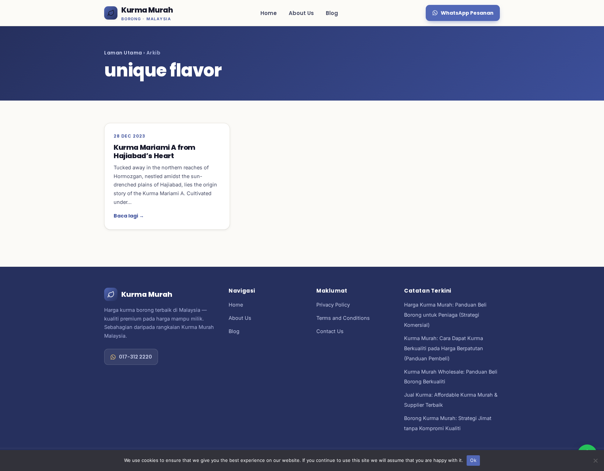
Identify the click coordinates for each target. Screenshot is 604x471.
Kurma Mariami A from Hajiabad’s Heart (154, 151)
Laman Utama (123, 53)
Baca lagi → (129, 215)
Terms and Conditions (343, 318)
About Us (301, 13)
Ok (473, 460)
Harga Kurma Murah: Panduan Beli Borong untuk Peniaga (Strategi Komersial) (445, 315)
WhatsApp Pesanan (467, 12)
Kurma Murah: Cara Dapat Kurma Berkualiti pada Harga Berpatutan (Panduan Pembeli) (443, 348)
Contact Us (330, 331)
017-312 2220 (135, 356)
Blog (332, 13)
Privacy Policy (333, 305)
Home (268, 13)
